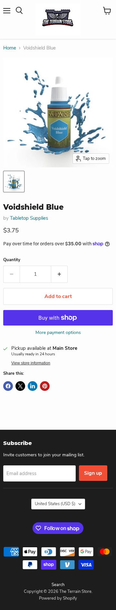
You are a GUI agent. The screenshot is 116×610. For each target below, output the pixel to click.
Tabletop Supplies (29, 218)
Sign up (93, 473)
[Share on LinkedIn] (32, 386)
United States (55, 504)
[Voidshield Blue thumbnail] (14, 181)
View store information (30, 363)
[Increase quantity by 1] (59, 274)
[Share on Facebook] (8, 386)
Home (9, 48)
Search (58, 585)
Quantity (11, 260)
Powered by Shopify (58, 598)
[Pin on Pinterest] (45, 386)
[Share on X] (20, 386)
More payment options (58, 332)
